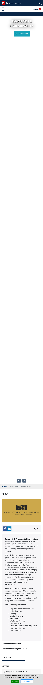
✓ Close (15, 681)
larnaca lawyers (13, 3)
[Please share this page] (35, 528)
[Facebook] (5, 528)
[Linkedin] (9, 528)
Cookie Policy (27, 681)
